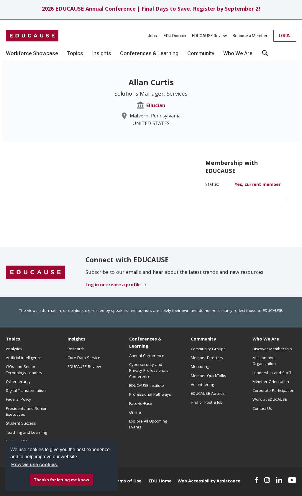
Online (135, 413)
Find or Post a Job (207, 403)
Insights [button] (101, 54)
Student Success (21, 423)
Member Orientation (270, 382)
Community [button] (200, 54)
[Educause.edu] (35, 272)
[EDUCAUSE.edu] (32, 36)
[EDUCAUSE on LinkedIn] (279, 480)
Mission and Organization (264, 361)
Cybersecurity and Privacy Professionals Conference (148, 371)
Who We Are (265, 339)
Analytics (14, 349)
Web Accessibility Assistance (209, 481)
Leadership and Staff (271, 373)
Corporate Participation (273, 391)
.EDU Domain (174, 36)
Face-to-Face (140, 404)
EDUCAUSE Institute (146, 386)
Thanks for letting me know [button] (61, 479)
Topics (13, 339)
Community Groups (208, 349)
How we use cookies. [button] (34, 464)
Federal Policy (18, 400)
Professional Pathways (150, 395)
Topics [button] (75, 54)
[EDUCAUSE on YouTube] (292, 480)
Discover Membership (272, 349)
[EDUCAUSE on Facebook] (256, 480)
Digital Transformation (26, 391)
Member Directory (207, 358)
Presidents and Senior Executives (26, 412)
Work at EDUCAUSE (269, 400)
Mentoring (200, 367)
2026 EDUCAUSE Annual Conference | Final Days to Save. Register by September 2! (151, 9)
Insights (77, 339)
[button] (265, 55)
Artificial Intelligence (24, 358)
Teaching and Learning (26, 433)
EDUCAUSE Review (209, 36)
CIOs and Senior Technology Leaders (24, 370)
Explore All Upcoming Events (148, 424)
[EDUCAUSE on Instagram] (267, 480)
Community (203, 339)
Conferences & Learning (145, 343)
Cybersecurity (18, 382)
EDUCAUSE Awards (208, 394)
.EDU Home (159, 481)
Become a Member (250, 36)
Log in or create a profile (113, 285)
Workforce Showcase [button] (32, 54)
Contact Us (262, 409)
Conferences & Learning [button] (149, 54)
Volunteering (202, 385)
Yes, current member (257, 185)
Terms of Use (127, 481)
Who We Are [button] (237, 54)
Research (76, 349)
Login (284, 36)
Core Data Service (84, 358)
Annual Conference (146, 356)
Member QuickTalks (208, 376)
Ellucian (155, 106)
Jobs (152, 36)
